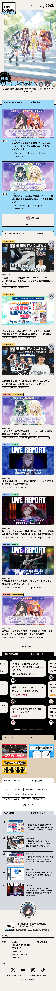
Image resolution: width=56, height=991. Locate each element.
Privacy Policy (27, 979)
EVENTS (6, 444)
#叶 (4, 488)
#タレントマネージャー (30, 794)
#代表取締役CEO (23, 288)
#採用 (48, 789)
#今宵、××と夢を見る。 (20, 153)
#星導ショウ (7, 789)
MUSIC (15, 444)
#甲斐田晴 (6, 588)
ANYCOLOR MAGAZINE (12, 3)
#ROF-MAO (26, 799)
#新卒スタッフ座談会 (11, 799)
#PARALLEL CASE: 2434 (10, 288)
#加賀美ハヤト (38, 799)
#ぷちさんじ (6, 338)
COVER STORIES (21, 945)
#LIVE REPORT (29, 488)
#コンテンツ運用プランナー (27, 338)
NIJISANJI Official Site (39, 976)
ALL (14, 942)
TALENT (6, 394)
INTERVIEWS (8, 241)
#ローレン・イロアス (9, 538)
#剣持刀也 (39, 789)
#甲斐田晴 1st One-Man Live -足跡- (21, 588)
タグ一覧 (26, 805)
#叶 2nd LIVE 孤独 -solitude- (15, 488)
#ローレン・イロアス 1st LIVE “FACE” (28, 538)
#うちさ (14, 338)
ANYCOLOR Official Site (16, 976)
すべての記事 (27, 646)
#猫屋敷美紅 (41, 153)
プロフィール (27, 224)
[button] (48, 75)
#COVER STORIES (18, 156)
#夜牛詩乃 (33, 153)
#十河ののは (33, 206)
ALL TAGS (42, 942)
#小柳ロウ (19, 789)
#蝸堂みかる (42, 206)
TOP (4, 942)
